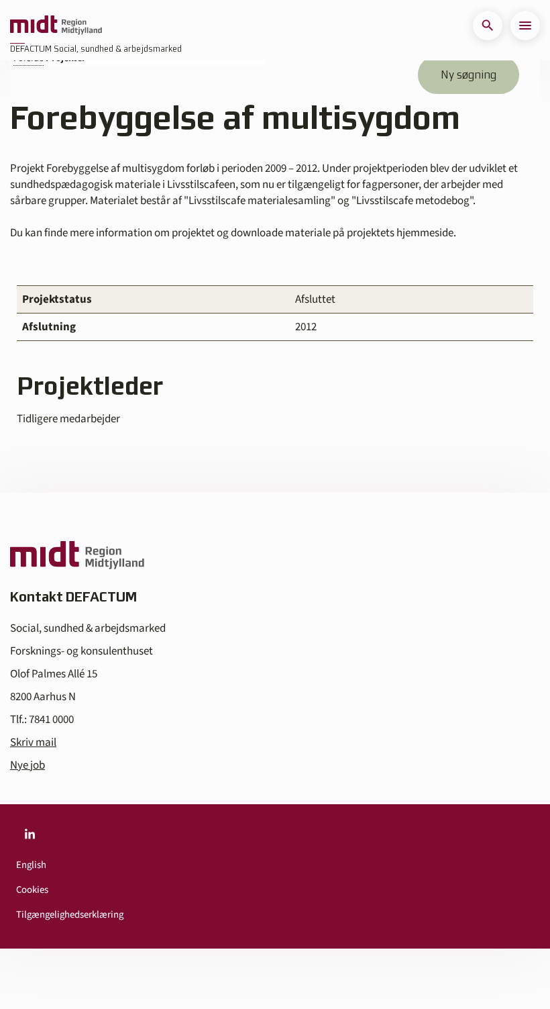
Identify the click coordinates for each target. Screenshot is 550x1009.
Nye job (27, 765)
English (31, 865)
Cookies (32, 890)
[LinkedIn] (29, 833)
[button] (488, 25)
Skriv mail (33, 742)
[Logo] (56, 25)
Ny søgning (468, 74)
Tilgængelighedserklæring (69, 915)
